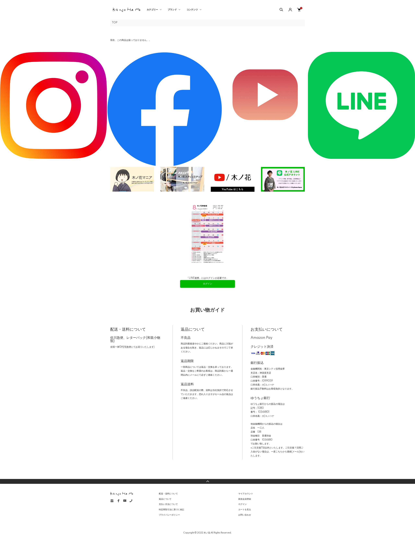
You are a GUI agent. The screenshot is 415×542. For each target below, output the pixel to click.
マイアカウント (245, 494)
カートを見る (244, 509)
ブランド (172, 9)
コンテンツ (192, 9)
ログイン (242, 504)
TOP (114, 22)
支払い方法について (168, 504)
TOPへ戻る (207, 481)
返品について (165, 499)
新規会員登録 (244, 499)
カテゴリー (152, 9)
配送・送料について (168, 494)
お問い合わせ (244, 515)
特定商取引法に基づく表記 (171, 509)
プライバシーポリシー (169, 515)
